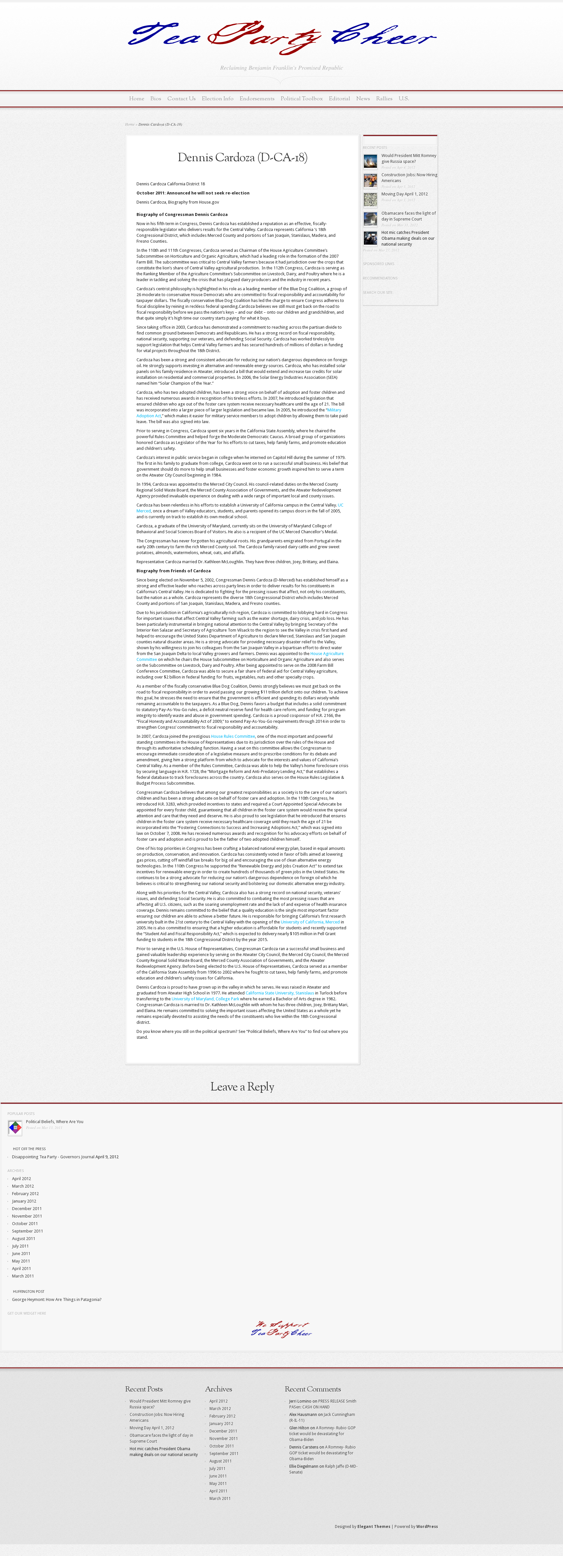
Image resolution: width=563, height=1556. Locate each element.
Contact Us (181, 99)
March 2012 (23, 1186)
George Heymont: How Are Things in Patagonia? (57, 1299)
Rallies (384, 99)
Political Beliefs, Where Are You (54, 1121)
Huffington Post (28, 1292)
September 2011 (27, 1231)
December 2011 (27, 1208)
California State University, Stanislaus (280, 993)
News (363, 99)
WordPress (427, 1526)
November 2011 (27, 1216)
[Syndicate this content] (9, 1149)
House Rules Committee (233, 736)
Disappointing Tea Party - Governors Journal (53, 1156)
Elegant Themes (373, 1526)
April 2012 (21, 1178)
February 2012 (25, 1193)
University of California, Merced (310, 922)
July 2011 (20, 1246)
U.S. (404, 99)
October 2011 (25, 1223)
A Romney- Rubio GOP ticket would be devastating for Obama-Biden (322, 1434)
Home (136, 99)
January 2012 (24, 1201)
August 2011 (23, 1238)
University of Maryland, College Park (205, 998)
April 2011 (21, 1268)
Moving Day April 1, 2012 (405, 194)
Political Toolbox (302, 99)
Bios (156, 99)
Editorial (339, 99)
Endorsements (257, 99)
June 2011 (21, 1253)
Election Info (218, 99)
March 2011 (23, 1276)
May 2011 (21, 1261)
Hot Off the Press (29, 1149)
